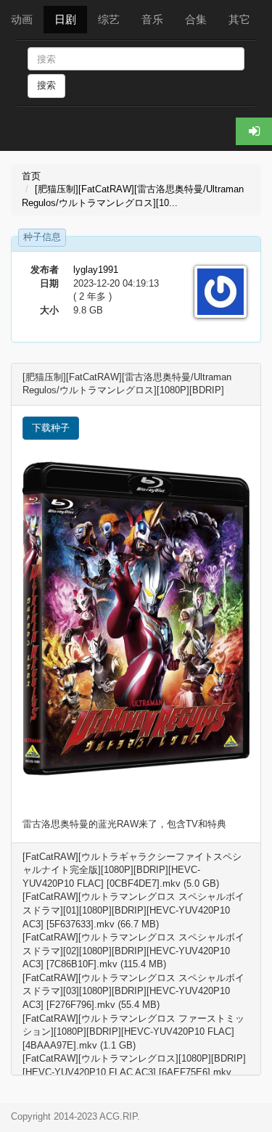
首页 (31, 176)
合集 (196, 19)
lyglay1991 (95, 269)
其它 (239, 19)
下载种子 (51, 427)
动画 (22, 19)
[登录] (254, 131)
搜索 (46, 85)
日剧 (65, 19)
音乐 (152, 19)
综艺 (109, 19)
